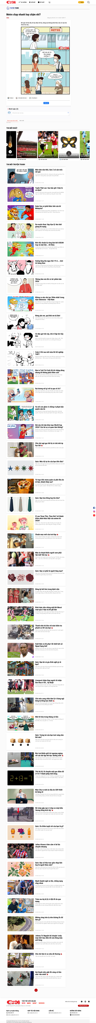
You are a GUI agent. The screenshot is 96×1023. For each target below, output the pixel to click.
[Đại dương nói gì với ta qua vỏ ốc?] (21, 395)
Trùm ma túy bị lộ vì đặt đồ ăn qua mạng (48, 900)
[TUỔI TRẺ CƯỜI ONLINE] (13, 1002)
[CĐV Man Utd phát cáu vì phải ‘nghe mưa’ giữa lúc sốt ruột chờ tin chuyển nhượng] (27, 144)
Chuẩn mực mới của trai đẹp (46, 534)
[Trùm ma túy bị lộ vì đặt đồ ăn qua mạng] (21, 905)
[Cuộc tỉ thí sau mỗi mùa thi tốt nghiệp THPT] (21, 358)
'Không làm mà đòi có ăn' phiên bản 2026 (48, 280)
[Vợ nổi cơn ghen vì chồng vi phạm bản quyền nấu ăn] (21, 413)
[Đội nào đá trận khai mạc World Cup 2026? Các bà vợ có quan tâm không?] (21, 431)
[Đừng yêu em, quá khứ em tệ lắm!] (21, 322)
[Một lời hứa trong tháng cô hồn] (21, 723)
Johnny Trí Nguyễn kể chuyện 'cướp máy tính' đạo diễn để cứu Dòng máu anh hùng (48, 938)
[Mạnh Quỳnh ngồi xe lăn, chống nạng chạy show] (21, 887)
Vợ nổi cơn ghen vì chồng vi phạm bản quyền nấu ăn (49, 408)
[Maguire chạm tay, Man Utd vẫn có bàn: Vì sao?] (48, 144)
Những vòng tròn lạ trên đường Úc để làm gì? (49, 918)
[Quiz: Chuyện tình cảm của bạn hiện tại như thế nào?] (69, 144)
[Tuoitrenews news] (41, 1003)
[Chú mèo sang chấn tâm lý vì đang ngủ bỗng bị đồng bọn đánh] (21, 705)
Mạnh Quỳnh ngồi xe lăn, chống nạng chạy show (49, 882)
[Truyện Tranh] (48, 9)
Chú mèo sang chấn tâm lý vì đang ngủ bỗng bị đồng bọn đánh (49, 700)
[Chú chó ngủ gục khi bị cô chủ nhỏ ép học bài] (21, 449)
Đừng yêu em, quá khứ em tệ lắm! (47, 316)
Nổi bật (33, 2)
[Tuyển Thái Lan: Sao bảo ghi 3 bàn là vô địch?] (21, 194)
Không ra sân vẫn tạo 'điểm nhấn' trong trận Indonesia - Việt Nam (49, 298)
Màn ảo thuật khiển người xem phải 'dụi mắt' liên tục (48, 554)
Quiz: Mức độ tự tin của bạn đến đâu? (49, 462)
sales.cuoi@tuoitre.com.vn (13, 1014)
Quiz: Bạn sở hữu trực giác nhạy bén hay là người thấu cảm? (48, 864)
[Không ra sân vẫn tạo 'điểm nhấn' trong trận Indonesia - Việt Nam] (21, 303)
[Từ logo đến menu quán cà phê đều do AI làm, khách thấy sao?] (21, 486)
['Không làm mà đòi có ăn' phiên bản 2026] (21, 285)
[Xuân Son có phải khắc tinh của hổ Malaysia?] (21, 212)
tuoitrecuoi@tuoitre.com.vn (55, 1012)
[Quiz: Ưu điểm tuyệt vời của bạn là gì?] (21, 832)
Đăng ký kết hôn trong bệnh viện (47, 589)
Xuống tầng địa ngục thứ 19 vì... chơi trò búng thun (49, 262)
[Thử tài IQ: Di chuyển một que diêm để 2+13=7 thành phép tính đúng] (21, 778)
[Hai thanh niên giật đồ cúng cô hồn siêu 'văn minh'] (21, 978)
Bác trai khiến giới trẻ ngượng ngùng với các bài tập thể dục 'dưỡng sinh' (49, 754)
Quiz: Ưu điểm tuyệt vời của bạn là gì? (49, 826)
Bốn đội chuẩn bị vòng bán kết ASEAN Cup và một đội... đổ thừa (49, 244)
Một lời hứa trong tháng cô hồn (46, 717)
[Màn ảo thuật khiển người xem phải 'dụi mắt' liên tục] (21, 559)
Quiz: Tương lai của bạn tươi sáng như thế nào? (49, 736)
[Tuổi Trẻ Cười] (89, 1001)
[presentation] (6, 144)
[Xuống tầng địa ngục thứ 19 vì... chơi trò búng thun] (21, 267)
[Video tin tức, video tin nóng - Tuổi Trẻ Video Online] (35, 1003)
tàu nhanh (34, 98)
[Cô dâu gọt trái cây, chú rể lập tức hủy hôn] (21, 340)
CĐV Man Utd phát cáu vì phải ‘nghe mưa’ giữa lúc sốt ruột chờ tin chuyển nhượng (27, 155)
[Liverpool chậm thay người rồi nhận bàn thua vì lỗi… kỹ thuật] (21, 686)
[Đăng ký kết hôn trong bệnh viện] (21, 595)
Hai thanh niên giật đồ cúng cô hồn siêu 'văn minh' (48, 973)
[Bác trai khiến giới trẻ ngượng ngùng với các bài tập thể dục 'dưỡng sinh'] (21, 759)
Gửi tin (82, 2)
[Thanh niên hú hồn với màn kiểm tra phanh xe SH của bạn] (21, 632)
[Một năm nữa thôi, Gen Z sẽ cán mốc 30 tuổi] (21, 176)
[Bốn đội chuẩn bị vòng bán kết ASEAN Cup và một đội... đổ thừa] (21, 249)
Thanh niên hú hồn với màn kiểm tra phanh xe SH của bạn (48, 627)
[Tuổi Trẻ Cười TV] (85, 1001)
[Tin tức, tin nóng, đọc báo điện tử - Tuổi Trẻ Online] (24, 1003)
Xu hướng (24, 2)
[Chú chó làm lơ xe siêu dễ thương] (21, 960)
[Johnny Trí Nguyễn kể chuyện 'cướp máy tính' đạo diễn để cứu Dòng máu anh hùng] (21, 942)
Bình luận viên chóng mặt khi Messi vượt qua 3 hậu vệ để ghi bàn (48, 608)
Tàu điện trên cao (22, 98)
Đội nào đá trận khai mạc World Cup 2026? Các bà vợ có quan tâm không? (49, 426)
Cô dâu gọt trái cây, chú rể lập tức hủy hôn (49, 335)
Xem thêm (8, 122)
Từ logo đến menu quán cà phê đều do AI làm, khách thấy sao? (49, 481)
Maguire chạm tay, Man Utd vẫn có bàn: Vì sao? (47, 155)
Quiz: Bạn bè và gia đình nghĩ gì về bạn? (48, 663)
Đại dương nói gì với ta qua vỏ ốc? (48, 389)
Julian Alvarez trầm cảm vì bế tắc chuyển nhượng (47, 845)
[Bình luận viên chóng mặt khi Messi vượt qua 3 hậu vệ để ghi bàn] (21, 613)
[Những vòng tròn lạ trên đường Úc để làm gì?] (21, 923)
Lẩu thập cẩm (64, 159)
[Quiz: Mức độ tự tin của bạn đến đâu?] (21, 468)
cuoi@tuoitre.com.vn (33, 1012)
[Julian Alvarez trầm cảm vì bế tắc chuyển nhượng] (21, 850)
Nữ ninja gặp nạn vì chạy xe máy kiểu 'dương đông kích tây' (49, 809)
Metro (12, 98)
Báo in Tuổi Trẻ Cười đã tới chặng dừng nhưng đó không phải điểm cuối (49, 371)
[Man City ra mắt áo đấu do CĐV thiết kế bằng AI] (21, 796)
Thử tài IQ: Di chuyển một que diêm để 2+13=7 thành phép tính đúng (49, 773)
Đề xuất (42, 2)
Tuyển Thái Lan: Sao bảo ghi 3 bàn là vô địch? (49, 189)
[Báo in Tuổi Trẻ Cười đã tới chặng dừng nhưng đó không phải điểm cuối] (21, 376)
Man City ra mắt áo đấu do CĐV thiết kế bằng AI (48, 791)
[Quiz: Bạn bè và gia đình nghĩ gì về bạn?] (21, 668)
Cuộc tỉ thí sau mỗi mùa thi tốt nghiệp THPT (49, 353)
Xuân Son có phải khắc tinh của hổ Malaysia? (48, 207)
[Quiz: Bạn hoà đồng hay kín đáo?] (21, 504)
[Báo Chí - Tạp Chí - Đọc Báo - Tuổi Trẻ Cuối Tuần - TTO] (29, 1003)
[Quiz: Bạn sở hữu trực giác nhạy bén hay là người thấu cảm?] (21, 869)
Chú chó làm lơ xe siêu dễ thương (48, 954)
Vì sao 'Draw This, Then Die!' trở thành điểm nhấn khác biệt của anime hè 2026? (49, 518)
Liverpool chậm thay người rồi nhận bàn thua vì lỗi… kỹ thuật (48, 681)
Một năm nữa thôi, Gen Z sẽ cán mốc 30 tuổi (49, 171)
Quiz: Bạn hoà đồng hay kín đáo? (47, 498)
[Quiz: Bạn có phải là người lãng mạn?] (21, 577)
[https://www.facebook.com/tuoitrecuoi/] (81, 1001)
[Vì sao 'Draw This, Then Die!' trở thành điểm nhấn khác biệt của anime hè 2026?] (21, 522)
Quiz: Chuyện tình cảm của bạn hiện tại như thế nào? (69, 155)
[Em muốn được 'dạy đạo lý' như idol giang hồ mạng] (21, 230)
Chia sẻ (46, 103)
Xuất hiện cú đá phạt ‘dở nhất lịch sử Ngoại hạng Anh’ (49, 645)
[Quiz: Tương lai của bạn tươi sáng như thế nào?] (21, 741)
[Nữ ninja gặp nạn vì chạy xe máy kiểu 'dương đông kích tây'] (21, 814)
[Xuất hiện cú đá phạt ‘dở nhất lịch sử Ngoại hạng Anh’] (21, 650)
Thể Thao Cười (22, 159)
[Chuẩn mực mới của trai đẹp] (21, 540)
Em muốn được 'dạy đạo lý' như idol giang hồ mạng (48, 225)
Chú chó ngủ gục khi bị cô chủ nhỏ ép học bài (49, 444)
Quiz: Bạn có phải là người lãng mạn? (49, 571)
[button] (49, 2)
